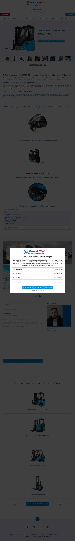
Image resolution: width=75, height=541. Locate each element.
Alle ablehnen (48, 287)
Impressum (34, 290)
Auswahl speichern (28, 287)
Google (18, 277)
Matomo (18, 273)
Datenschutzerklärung (46, 263)
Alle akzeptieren (39, 287)
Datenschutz (41, 290)
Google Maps (19, 282)
